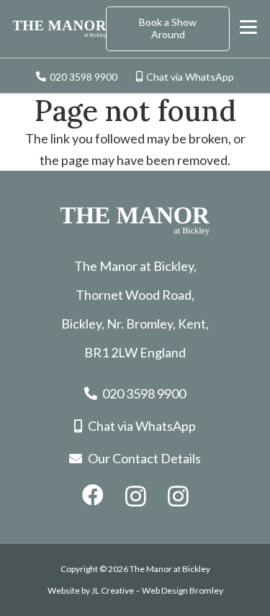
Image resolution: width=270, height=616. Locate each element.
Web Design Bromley (182, 590)
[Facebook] (93, 495)
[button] (249, 27)
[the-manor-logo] (60, 29)
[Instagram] (135, 496)
